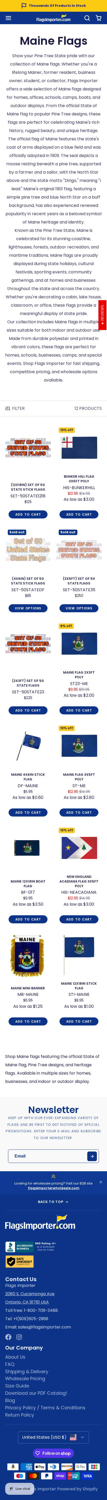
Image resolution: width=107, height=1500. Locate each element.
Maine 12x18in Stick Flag (79, 980)
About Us (15, 1357)
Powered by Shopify (77, 1489)
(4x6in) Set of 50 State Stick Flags (28, 571)
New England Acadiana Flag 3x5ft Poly (79, 876)
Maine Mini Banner (28, 980)
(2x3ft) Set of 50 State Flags (28, 669)
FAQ (9, 1364)
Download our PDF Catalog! (36, 1393)
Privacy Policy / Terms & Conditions (45, 1407)
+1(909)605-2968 (30, 1319)
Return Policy (19, 1415)
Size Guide (17, 1386)
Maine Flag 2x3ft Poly (79, 669)
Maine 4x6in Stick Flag (28, 771)
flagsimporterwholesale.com (53, 1188)
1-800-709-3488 (41, 1310)
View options (28, 608)
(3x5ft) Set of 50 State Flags (79, 571)
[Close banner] (100, 1183)
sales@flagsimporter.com (44, 1327)
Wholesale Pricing (25, 1378)
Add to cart (28, 514)
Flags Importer (41, 1489)
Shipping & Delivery (26, 1371)
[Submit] (92, 1156)
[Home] (53, 18)
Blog (10, 1400)
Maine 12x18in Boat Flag (28, 876)
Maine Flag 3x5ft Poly (79, 771)
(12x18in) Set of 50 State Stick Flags (28, 473)
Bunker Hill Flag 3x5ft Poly (79, 473)
